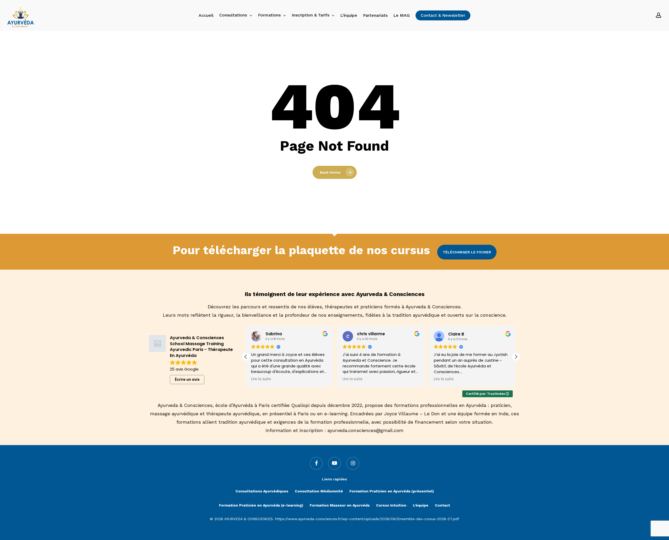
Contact (442, 505)
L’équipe (420, 505)
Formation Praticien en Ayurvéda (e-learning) (261, 505)
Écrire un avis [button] (187, 379)
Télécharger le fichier (467, 252)
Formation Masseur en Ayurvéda (340, 505)
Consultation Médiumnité (319, 491)
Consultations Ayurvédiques (261, 491)
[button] (516, 357)
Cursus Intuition (391, 505)
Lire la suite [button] (261, 379)
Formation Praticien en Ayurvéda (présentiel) (391, 491)
